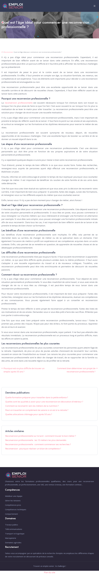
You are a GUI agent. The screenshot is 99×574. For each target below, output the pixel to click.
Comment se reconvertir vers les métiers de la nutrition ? (32, 405)
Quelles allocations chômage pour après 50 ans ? (28, 414)
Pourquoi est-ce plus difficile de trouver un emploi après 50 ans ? (24, 370)
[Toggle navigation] (94, 6)
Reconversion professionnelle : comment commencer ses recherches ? (38, 444)
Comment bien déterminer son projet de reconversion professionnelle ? (76, 370)
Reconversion (8, 52)
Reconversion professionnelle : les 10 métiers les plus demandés (35, 440)
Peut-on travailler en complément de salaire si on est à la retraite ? (36, 410)
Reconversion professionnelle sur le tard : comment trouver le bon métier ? (40, 436)
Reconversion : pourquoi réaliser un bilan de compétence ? (33, 448)
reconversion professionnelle (19, 102)
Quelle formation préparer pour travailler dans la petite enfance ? (36, 397)
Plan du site (49, 572)
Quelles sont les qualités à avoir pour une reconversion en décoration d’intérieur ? (44, 401)
